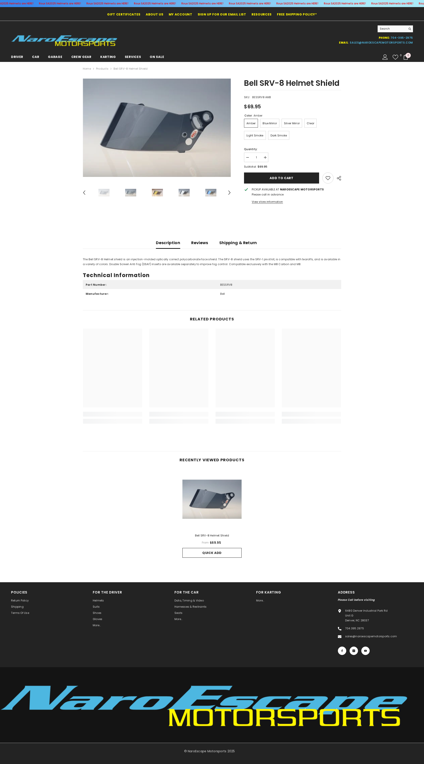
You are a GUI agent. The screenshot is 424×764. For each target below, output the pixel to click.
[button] (84, 192)
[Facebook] (342, 651)
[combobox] (392, 28)
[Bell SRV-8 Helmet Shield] (212, 499)
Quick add (212, 553)
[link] (327, 178)
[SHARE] (337, 178)
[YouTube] (365, 651)
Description (168, 242)
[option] (157, 128)
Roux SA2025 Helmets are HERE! (60, 3)
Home (87, 69)
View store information (267, 202)
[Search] (395, 28)
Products (102, 69)
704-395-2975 (402, 38)
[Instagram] (354, 651)
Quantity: (250, 149)
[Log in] (385, 57)
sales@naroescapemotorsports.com (381, 42)
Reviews (199, 242)
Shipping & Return (238, 242)
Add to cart (281, 178)
